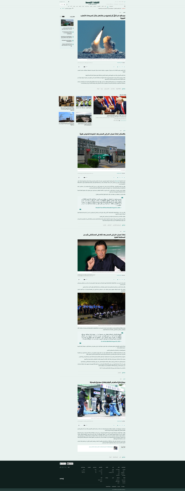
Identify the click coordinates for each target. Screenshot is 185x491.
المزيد (68, 6)
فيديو (77, 6)
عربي (124, 1)
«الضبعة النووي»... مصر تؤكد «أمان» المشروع (84, 107)
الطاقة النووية (118, 88)
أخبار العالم (109, 225)
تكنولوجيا (91, 6)
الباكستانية (117, 181)
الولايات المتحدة (117, 469)
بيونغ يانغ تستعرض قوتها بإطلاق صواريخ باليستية (67, 41)
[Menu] (124, 6)
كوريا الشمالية (115, 457)
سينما (101, 472)
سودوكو (101, 481)
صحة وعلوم (95, 6)
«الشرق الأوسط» (119, 62)
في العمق (80, 6)
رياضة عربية (123, 481)
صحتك (95, 469)
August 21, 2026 (116, 207)
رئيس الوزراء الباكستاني (117, 225)
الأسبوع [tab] (61, 16)
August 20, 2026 (116, 341)
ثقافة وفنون (98, 6)
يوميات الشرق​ (87, 6)
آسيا (120, 12)
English (122, 1)
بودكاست (74, 6)
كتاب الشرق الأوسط (111, 472)
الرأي (105, 6)
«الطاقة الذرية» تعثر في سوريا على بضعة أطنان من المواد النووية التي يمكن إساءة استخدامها (67, 109)
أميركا (98, 88)
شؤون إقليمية (123, 475)
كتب (101, 469)
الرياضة (83, 6)
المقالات (113, 469)
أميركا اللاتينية (117, 475)
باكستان (104, 225)
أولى (120, 457)
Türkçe (120, 1)
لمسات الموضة (83, 472)
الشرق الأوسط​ (111, 6)
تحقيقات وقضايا (117, 481)
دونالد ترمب (113, 88)
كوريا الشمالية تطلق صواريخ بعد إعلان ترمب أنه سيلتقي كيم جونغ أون (67, 45)
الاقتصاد (102, 6)
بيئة (95, 472)
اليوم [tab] (63, 16)
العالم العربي (124, 469)
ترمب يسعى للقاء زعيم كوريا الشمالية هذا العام (116, 116)
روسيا (102, 88)
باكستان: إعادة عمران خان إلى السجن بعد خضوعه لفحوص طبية (67, 28)
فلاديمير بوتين (106, 88)
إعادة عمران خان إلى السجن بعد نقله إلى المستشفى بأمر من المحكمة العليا (67, 32)
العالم (107, 6)
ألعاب (71, 6)
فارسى (115, 1)
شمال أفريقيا (122, 472)
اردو (117, 1)
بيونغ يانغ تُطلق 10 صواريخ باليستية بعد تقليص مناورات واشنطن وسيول (66, 37)
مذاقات (84, 469)
